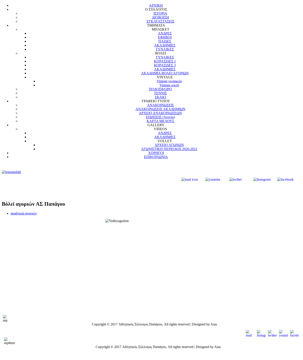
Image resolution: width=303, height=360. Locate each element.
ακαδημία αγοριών (24, 213)
